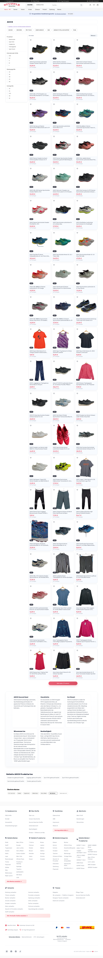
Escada (18, 845)
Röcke (42, 842)
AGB (54, 819)
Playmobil (8, 864)
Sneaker (42, 859)
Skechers (19, 30)
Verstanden (70, 13)
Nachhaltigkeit (33, 829)
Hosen (31, 859)
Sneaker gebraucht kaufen (34, 781)
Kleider (31, 848)
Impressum (56, 822)
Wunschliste (80, 822)
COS (17, 877)
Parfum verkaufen (33, 903)
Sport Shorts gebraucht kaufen (70, 777)
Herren (23, 9)
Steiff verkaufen (9, 912)
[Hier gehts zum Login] (90, 4)
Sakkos (42, 851)
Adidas (7, 867)
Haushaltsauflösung (62, 938)
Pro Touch (29, 30)
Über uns (31, 815)
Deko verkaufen (9, 906)
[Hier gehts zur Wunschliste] (93, 4)
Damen (15, 9)
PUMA (74, 30)
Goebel (19, 793)
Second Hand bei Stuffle (36, 822)
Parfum (66, 851)
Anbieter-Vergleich (62, 941)
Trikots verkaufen (10, 895)
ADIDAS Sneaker (92, 867)
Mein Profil (80, 815)
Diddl (6, 842)
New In (7, 9)
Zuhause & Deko (57, 856)
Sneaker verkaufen (10, 903)
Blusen (31, 851)
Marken (59, 9)
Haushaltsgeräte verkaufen (36, 909)
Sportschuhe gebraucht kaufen (15, 781)
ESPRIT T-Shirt (81, 845)
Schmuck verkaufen (34, 906)
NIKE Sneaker (92, 864)
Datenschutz (56, 815)
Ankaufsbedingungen (11, 825)
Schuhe (42, 856)
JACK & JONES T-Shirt (81, 856)
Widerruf (55, 825)
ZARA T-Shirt (80, 848)
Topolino (18, 869)
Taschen (55, 853)
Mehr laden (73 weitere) (63, 683)
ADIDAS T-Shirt (81, 860)
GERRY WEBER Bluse (92, 846)
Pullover (31, 845)
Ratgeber (55, 892)
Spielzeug (52, 9)
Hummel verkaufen (33, 892)
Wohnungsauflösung (58, 939)
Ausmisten (68, 939)
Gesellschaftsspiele (69, 848)
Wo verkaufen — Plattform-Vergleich (63, 895)
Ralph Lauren (9, 875)
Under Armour (40, 30)
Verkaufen (40, 5)
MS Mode (19, 874)
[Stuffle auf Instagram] (6, 951)
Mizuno (11, 30)
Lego (6, 856)
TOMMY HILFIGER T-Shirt (81, 851)
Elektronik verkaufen (59, 900)
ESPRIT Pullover (92, 854)
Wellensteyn (35, 793)
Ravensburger (9, 859)
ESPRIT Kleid (80, 865)
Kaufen (29, 5)
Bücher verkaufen (10, 898)
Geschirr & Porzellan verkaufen (14, 909)
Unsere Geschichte (34, 819)
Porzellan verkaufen (34, 895)
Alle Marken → (53, 793)
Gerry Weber (44, 793)
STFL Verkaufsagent (39, 937)
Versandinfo (8, 822)
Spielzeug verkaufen (34, 898)
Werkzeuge (67, 853)
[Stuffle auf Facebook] (11, 951)
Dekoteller (56, 863)
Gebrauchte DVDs (67, 864)
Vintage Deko (68, 856)
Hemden (31, 853)
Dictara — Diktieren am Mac (37, 832)
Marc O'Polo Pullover (91, 858)
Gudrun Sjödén (20, 853)
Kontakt (7, 819)
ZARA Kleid (80, 863)
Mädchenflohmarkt (27, 937)
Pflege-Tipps (79, 892)
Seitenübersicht (63, 793)
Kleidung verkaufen (10, 892)
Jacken (42, 845)
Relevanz (93, 35)
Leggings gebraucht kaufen (33, 777)
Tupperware (26, 793)
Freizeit (45, 9)
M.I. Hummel (11, 793)
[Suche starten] (81, 5)
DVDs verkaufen (32, 900)
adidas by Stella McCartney (61, 30)
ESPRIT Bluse (80, 868)
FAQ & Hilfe (8, 815)
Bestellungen (80, 819)
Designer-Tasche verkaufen (61, 898)
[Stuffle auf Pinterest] (15, 951)
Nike (49, 30)
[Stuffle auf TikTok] (20, 951)
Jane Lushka (19, 848)
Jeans (30, 856)
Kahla (6, 853)
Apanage (18, 866)
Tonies (7, 862)
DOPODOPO (19, 872)
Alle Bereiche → (68, 868)
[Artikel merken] (30, 40)
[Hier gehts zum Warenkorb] (97, 4)
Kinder (30, 9)
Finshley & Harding (19, 862)
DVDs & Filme (68, 845)
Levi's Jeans (91, 862)
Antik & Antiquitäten (67, 860)
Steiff (6, 845)
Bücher (66, 842)
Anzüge (42, 853)
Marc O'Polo (19, 842)
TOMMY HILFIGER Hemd (92, 850)
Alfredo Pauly (20, 859)
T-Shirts (31, 842)
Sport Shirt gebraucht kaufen (51, 777)
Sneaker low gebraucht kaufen (15, 777)
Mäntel (42, 848)
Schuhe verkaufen (10, 900)
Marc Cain (19, 856)
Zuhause (37, 9)
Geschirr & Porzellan (56, 860)
